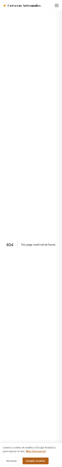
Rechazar (11, 460)
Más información (36, 451)
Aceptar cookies (35, 460)
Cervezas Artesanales (22, 5)
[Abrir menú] (56, 5)
